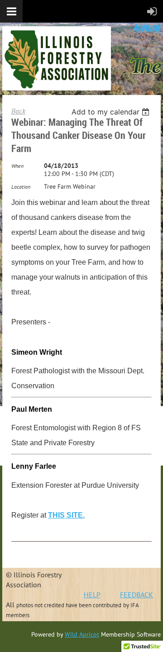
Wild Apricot (82, 634)
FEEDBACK (136, 594)
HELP (92, 594)
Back (18, 110)
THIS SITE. (66, 515)
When (17, 165)
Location (20, 186)
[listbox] (112, 111)
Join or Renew (147, 27)
